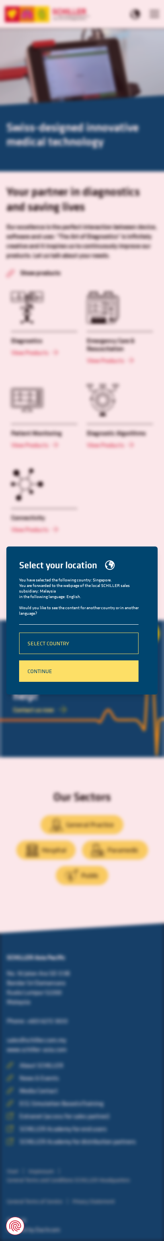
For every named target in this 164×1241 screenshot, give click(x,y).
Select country (48, 643)
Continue (39, 671)
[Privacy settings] (15, 1226)
